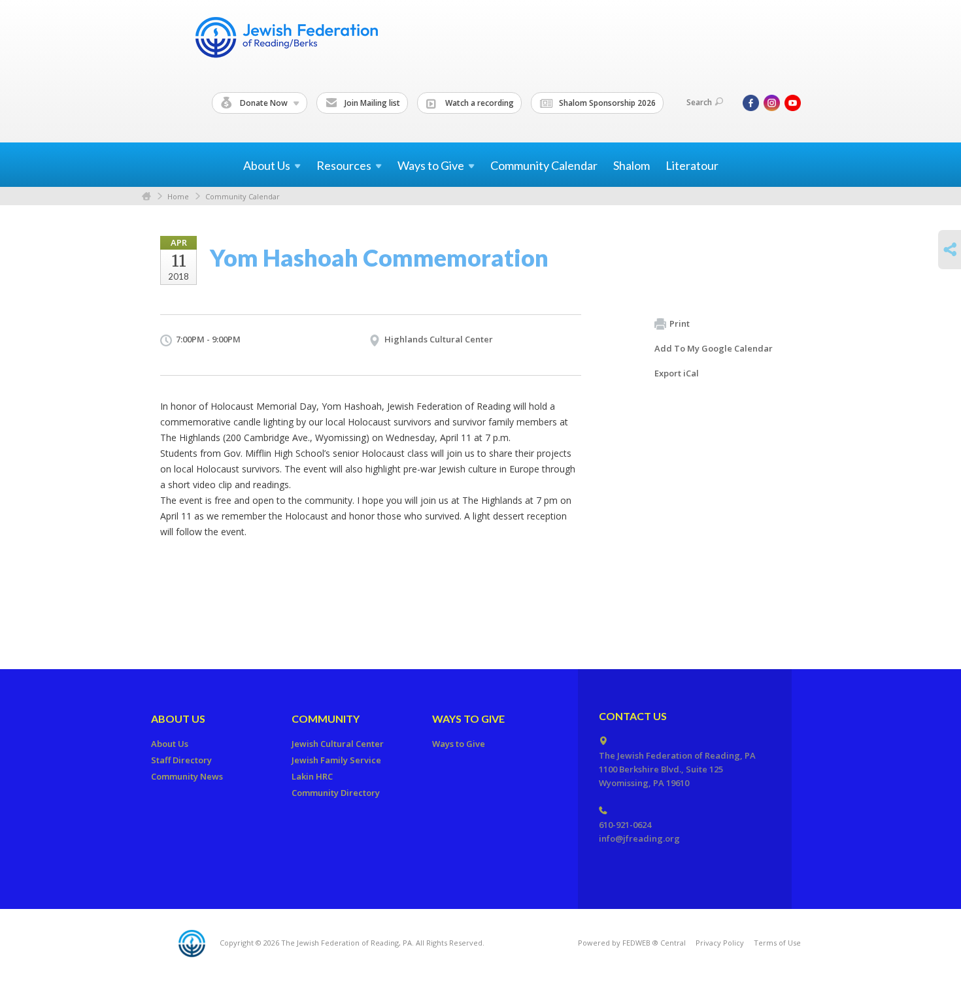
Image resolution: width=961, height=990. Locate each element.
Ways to (430, 165)
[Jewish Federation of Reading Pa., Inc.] (285, 39)
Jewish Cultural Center (338, 744)
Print (679, 323)
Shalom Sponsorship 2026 (606, 102)
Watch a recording (478, 102)
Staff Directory (181, 760)
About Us (178, 718)
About (266, 165)
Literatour (692, 165)
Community (326, 718)
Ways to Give (468, 718)
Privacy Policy (720, 943)
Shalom (631, 165)
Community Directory (336, 793)
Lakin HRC (312, 776)
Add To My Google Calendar (713, 348)
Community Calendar (544, 165)
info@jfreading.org (639, 838)
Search (699, 102)
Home (146, 196)
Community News (187, 776)
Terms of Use (777, 943)
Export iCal (676, 373)
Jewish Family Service (336, 760)
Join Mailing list (371, 102)
